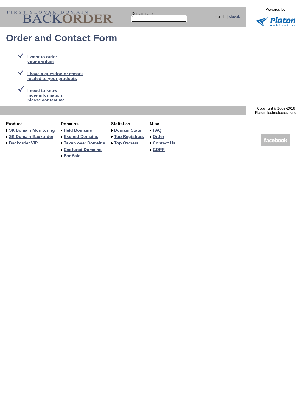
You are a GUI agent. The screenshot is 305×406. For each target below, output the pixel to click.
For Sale (72, 155)
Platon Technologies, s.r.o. (276, 113)
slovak (234, 17)
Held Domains (78, 130)
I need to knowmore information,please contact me (46, 95)
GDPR (159, 149)
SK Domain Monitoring (32, 130)
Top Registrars (129, 136)
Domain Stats (127, 130)
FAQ (157, 130)
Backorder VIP (23, 143)
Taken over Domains (84, 143)
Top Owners (126, 143)
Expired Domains (81, 136)
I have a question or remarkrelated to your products (55, 76)
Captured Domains (83, 149)
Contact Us (164, 143)
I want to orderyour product (42, 59)
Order (158, 136)
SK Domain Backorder (31, 136)
